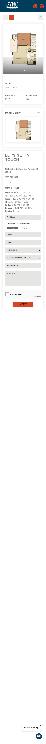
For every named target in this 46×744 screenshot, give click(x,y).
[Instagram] (15, 182)
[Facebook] (6, 182)
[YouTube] (20, 182)
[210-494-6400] (35, 6)
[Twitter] (10, 182)
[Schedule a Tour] (42, 6)
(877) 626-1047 (11, 177)
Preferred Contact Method (18, 224)
